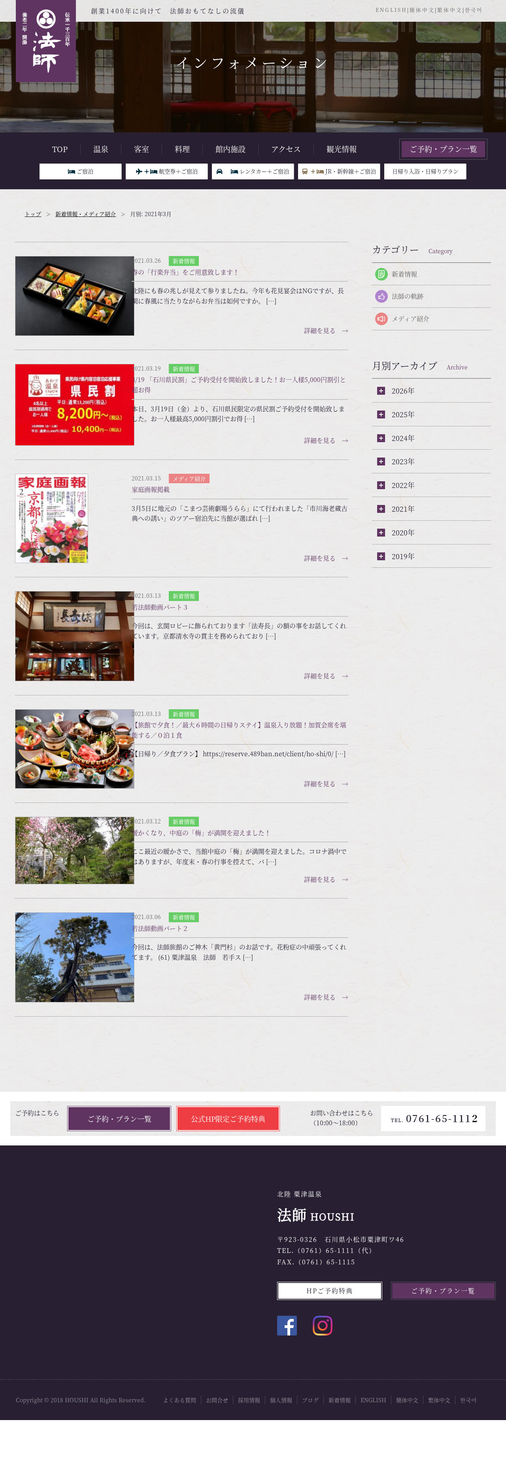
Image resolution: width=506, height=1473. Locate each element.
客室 (141, 149)
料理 (182, 149)
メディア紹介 (410, 318)
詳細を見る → (326, 317)
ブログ (310, 1359)
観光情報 (342, 149)
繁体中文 (450, 9)
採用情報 (249, 1359)
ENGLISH (391, 9)
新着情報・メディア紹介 (85, 214)
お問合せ (217, 1359)
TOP (60, 149)
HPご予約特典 (329, 1249)
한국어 (474, 9)
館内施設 (230, 149)
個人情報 (281, 1359)
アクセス (286, 149)
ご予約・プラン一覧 (443, 148)
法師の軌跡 (407, 296)
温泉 (100, 149)
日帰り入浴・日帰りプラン (425, 171)
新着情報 (404, 274)
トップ (33, 214)
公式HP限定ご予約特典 (228, 1077)
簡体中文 (422, 9)
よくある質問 (179, 1359)
